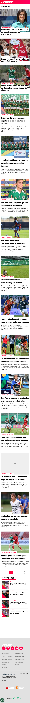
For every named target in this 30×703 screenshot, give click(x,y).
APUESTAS (17, 664)
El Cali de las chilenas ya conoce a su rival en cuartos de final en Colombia (14, 163)
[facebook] (4, 648)
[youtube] (16, 648)
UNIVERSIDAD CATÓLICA (19, 658)
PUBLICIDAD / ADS (5, 662)
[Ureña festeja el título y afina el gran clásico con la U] (15, 50)
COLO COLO (17, 654)
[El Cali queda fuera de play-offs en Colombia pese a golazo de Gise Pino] (15, 76)
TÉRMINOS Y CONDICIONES (7, 656)
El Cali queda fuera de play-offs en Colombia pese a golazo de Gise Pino (15, 88)
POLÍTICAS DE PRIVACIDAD (7, 659)
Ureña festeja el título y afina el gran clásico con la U (15, 60)
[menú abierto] (2, 2)
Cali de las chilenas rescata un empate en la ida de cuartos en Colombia (13, 121)
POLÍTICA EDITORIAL (6, 661)
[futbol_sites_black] (23, 674)
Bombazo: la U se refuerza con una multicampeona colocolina (15, 32)
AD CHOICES (4, 665)
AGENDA (4, 658)
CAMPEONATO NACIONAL (19, 659)
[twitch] (21, 648)
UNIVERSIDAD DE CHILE (19, 656)
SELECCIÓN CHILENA (19, 653)
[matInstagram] (8, 648)
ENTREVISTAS (4, 667)
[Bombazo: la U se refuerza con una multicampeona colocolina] (15, 20)
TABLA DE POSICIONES (19, 662)
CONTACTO (4, 664)
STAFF (3, 654)
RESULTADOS (17, 661)
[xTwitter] (12, 648)
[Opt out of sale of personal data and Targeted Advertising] (2, 700)
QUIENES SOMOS (5, 653)
